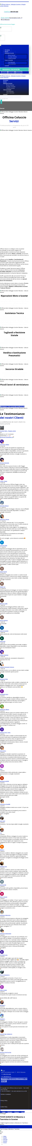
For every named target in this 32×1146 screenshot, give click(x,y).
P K (1, 833)
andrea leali (3, 885)
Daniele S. (2, 1019)
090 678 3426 (7, 1074)
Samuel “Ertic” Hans (5, 732)
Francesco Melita (4, 444)
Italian (4, 1136)
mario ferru (3, 751)
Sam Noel (2, 821)
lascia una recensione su (6, 437)
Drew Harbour (4, 620)
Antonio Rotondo (4, 463)
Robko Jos (2, 587)
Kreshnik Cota (3, 955)
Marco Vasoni (3, 897)
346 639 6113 (7, 1076)
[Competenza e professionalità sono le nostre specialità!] (14, 6)
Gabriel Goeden (4, 631)
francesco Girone (4, 519)
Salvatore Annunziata (5, 933)
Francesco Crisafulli (5, 804)
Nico (1, 769)
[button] (4, 72)
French (5, 1142)
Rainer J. (2, 850)
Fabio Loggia (3, 990)
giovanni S (2, 1005)
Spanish (5, 1141)
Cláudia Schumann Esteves (7, 667)
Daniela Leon (3, 866)
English (5, 1138)
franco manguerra (4, 975)
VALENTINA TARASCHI (6, 1034)
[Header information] (1, 102)
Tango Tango (3, 481)
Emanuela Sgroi (4, 694)
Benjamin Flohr (4, 679)
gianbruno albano (4, 709)
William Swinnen (4, 655)
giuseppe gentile (4, 781)
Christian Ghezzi (4, 506)
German (5, 1139)
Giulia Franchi (3, 571)
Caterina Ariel (3, 545)
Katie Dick (2, 641)
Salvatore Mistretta (5, 915)
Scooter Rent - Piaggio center (8, 431)
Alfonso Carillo (3, 603)
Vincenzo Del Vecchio (5, 1052)
